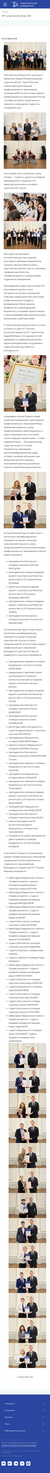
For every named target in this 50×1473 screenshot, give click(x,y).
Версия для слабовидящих (11, 1456)
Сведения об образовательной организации (19, 1445)
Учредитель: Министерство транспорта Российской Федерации (21, 1451)
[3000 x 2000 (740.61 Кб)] (25, 56)
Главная (5, 12)
